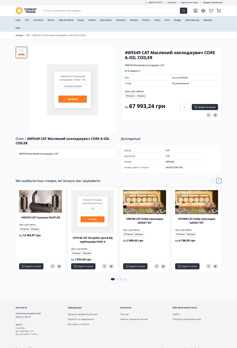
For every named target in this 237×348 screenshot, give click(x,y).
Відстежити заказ (189, 2)
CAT (27, 20)
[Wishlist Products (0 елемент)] (211, 10)
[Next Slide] (219, 180)
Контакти (172, 2)
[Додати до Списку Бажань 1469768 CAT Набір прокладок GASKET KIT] (156, 266)
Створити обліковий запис (187, 319)
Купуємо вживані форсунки (82, 314)
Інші (18, 27)
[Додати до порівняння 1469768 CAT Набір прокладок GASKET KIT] (163, 266)
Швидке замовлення (213, 2)
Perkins (146, 20)
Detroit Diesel (66, 20)
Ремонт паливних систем (133, 319)
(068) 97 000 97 (156, 2)
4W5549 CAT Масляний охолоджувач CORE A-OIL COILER (59, 35)
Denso (51, 20)
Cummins (38, 20)
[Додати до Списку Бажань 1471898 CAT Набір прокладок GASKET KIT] (208, 266)
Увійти (176, 314)
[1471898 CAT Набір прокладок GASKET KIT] (196, 202)
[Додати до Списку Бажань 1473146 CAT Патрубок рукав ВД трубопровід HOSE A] (104, 266)
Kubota (134, 20)
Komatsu (121, 20)
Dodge (177, 20)
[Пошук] (183, 11)
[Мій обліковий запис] (195, 10)
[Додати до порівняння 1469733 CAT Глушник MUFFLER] (59, 266)
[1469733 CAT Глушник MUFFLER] (40, 201)
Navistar (208, 20)
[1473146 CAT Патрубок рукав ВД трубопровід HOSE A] (92, 211)
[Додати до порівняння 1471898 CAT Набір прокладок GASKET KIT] (215, 266)
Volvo (157, 20)
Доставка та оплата (78, 324)
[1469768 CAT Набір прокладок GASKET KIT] (144, 202)
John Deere (106, 20)
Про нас (124, 314)
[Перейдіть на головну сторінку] (26, 10)
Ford (167, 20)
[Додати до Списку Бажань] (208, 115)
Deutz (81, 20)
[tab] (21, 52)
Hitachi (92, 20)
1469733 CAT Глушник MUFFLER (40, 217)
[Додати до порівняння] (215, 115)
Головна (19, 35)
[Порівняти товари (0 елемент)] (203, 10)
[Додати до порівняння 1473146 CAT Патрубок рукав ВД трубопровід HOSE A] (111, 266)
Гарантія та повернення (81, 319)
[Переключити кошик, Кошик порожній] (219, 10)
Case (18, 20)
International (192, 20)
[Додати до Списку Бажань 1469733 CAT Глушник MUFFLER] (52, 266)
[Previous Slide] (212, 180)
